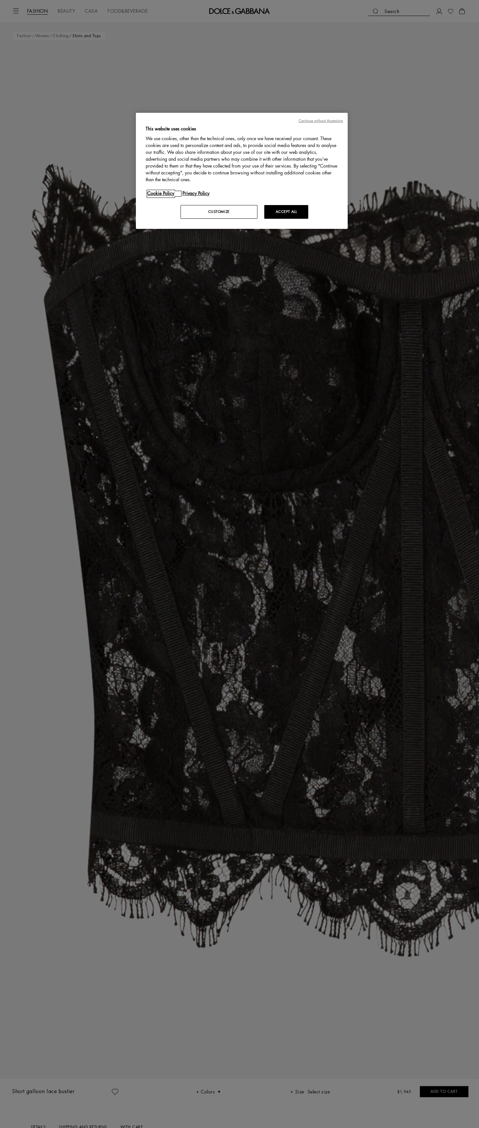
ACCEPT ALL (286, 212)
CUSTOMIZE (219, 212)
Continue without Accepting (320, 121)
